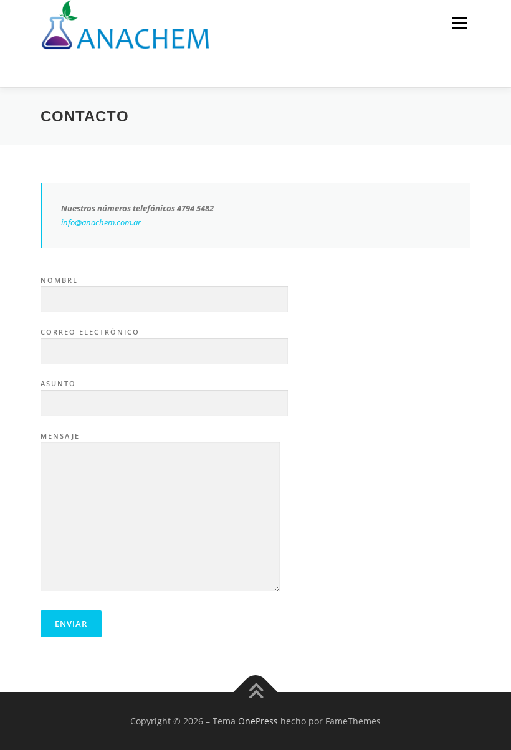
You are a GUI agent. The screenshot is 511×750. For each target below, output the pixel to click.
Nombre (59, 280)
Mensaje (60, 435)
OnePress (258, 721)
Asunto (58, 383)
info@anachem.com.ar (101, 222)
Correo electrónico (90, 331)
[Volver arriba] (256, 692)
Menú (459, 23)
